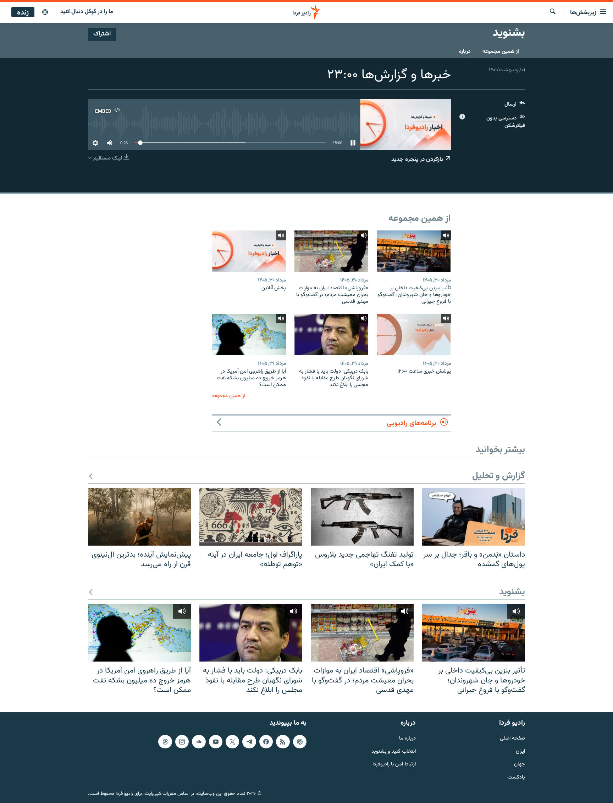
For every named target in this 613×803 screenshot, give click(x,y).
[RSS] (282, 741)
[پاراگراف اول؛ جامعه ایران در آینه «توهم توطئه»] (250, 517)
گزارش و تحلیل (498, 476)
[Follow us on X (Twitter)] (232, 741)
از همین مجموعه (500, 52)
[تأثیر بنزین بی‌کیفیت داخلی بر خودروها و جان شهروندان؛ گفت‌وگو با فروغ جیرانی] (414, 251)
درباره (464, 52)
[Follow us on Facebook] (266, 741)
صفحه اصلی (512, 738)
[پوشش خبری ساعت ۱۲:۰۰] (414, 334)
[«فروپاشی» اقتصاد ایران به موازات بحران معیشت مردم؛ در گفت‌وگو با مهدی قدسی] (331, 251)
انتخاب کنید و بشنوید (393, 751)
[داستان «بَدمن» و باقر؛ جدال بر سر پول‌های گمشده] (473, 517)
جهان (519, 764)
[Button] (514, 106)
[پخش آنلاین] (249, 251)
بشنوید (512, 592)
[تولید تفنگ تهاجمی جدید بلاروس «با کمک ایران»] (362, 517)
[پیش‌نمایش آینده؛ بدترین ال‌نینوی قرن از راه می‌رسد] (139, 517)
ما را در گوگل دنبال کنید (86, 11)
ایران (520, 751)
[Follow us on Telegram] (249, 741)
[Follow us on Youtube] (215, 741)
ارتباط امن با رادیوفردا (394, 764)
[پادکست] (45, 12)
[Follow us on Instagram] (182, 741)
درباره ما (407, 738)
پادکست (516, 777)
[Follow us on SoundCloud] (198, 741)
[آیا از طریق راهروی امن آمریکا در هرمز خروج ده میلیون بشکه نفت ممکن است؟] (249, 334)
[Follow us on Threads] (165, 741)
